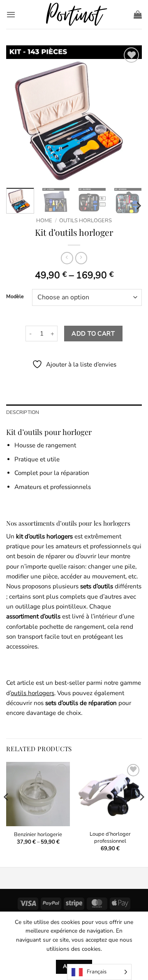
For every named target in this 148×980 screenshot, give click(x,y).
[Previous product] (81, 258)
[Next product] (67, 258)
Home (44, 220)
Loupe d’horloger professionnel (110, 838)
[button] (11, 14)
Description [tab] (22, 412)
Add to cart (93, 333)
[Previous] (19, 113)
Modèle (15, 296)
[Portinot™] (74, 15)
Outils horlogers (85, 220)
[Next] (128, 113)
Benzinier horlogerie (38, 834)
